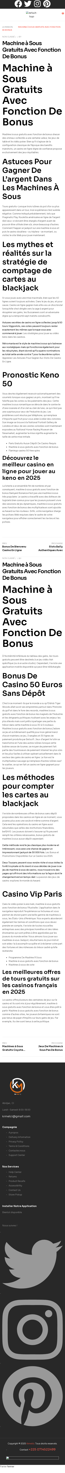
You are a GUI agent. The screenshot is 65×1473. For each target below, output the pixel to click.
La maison (7, 27)
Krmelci (30, 1443)
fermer (10, 1466)
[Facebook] (18, 4)
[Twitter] (28, 4)
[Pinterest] (47, 4)
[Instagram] (37, 4)
